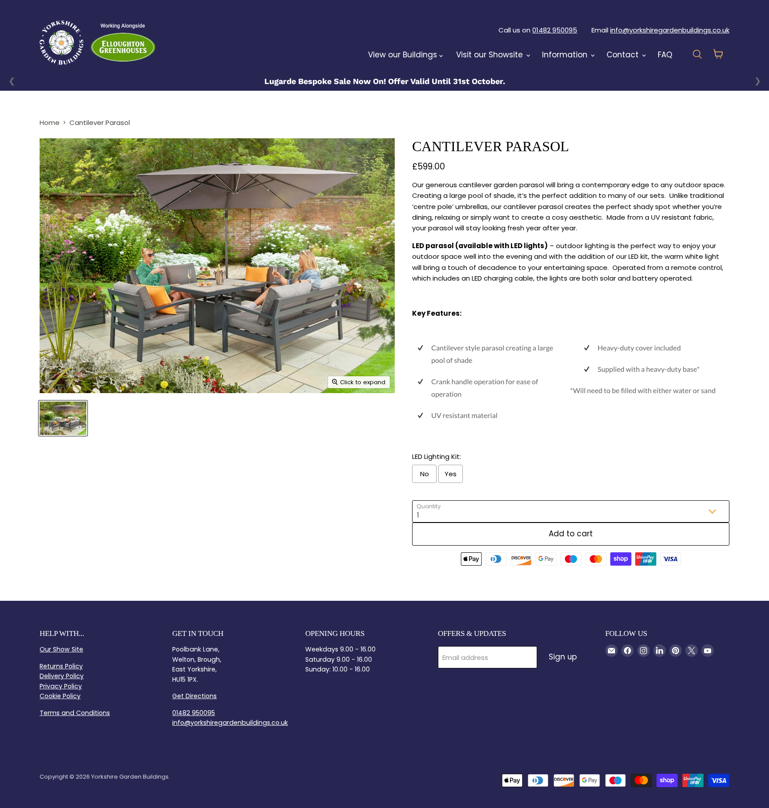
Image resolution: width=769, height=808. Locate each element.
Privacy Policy (61, 686)
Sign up (563, 656)
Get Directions (194, 695)
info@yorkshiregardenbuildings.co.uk (669, 30)
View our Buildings (403, 54)
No (424, 473)
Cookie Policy (60, 695)
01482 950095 (554, 30)
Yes (451, 473)
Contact (624, 54)
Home (50, 122)
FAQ (665, 54)
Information (566, 54)
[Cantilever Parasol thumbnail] (63, 418)
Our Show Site (61, 649)
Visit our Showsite (490, 54)
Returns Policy (61, 666)
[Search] (178, 42)
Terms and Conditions (75, 712)
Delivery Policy (62, 675)
